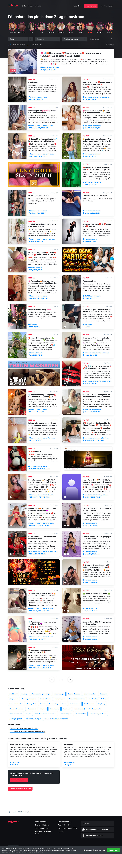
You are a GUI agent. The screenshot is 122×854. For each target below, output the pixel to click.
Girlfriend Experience (17, 709)
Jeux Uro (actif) (79, 709)
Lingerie (28, 714)
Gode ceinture (81, 714)
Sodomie (103, 694)
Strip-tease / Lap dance (98, 714)
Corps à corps (59, 694)
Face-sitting (53, 704)
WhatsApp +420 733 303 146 (96, 829)
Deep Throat (14, 699)
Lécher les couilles (16, 704)
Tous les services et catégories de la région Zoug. (27, 732)
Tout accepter (113, 850)
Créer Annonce (91, 6)
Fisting (64, 704)
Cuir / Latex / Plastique (76, 699)
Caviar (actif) (54, 709)
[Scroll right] (111, 27)
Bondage (25, 694)
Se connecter (107, 6)
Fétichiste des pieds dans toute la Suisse (24, 729)
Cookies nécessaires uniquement (93, 850)
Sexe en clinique (45, 699)
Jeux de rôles (92, 699)
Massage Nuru (60, 699)
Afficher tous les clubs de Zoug (20, 788)
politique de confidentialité (34, 852)
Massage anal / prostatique (41, 694)
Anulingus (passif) (16, 719)
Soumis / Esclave (74, 694)
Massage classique (29, 699)
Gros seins (32, 709)
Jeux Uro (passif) (94, 709)
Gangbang (101, 704)
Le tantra (104, 699)
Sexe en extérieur (16, 714)
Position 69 (14, 694)
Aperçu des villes (64, 825)
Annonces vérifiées (18, 44)
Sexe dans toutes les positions (45, 714)
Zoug (14, 812)
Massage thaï (31, 704)
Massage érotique (90, 694)
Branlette (43, 709)
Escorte (42, 704)
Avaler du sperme (66, 714)
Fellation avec (75, 704)
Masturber (66, 709)
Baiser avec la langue (33, 719)
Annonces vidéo (37, 44)
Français (77, 6)
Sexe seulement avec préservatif (56, 719)
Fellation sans (89, 704)
